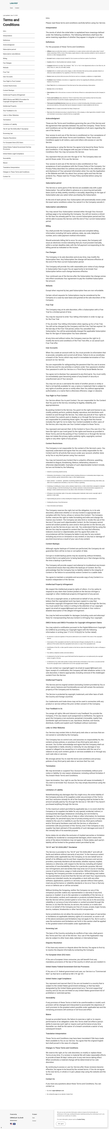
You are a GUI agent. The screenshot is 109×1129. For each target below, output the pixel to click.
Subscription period (9, 49)
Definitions (6, 40)
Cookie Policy (81, 1119)
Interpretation (7, 36)
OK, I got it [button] (61, 1123)
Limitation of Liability (10, 124)
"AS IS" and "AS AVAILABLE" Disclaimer (15, 129)
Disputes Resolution (9, 138)
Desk (11, 8)
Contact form (69, 1094)
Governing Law (8, 133)
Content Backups (8, 90)
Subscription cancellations (11, 54)
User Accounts (8, 77)
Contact (17, 8)
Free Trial (6, 72)
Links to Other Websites (11, 115)
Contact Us (6, 176)
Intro (4, 31)
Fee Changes (7, 63)
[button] (85, 1119)
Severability (7, 158)
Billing (5, 58)
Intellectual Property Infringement (14, 95)
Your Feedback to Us (10, 111)
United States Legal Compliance (13, 154)
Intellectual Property (9, 106)
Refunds (5, 67)
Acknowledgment (8, 45)
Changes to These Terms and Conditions (16, 172)
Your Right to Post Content (12, 81)
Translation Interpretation (11, 167)
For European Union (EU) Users (13, 142)
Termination (7, 120)
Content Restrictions (10, 86)
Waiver (5, 163)
